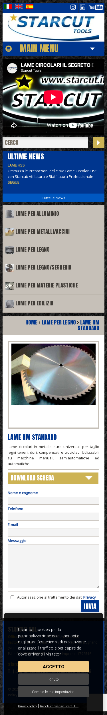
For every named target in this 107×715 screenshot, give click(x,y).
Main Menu (39, 48)
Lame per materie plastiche (46, 285)
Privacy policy (27, 706)
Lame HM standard (88, 325)
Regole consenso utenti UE (59, 706)
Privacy (89, 597)
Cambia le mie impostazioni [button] (53, 692)
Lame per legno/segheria (43, 267)
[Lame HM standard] (53, 27)
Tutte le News (53, 197)
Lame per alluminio (37, 213)
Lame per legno (32, 249)
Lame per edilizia (34, 303)
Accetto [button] (53, 666)
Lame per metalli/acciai (42, 231)
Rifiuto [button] (53, 679)
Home (31, 322)
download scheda (32, 478)
